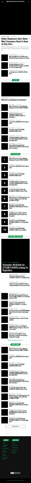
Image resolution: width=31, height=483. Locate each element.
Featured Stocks (5, 445)
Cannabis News (5, 458)
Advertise (15, 445)
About (13, 443)
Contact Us (15, 447)
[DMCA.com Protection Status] (15, 473)
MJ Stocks (6, 448)
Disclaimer (15, 449)
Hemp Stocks (5, 451)
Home (4, 443)
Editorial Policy (14, 452)
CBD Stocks (5, 454)
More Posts (15, 426)
